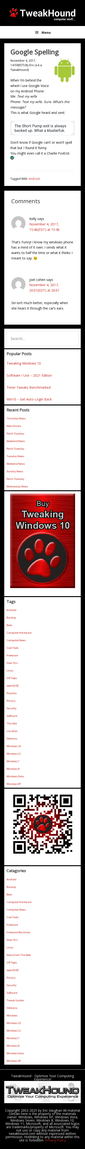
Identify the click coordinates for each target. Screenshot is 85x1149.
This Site (12, 723)
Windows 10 (14, 746)
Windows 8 (13, 768)
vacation (12, 731)
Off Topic (12, 678)
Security (12, 708)
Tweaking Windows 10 (24, 363)
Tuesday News (15, 456)
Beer (9, 625)
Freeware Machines (18, 932)
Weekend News (16, 441)
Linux (10, 670)
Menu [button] (46, 32)
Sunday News (15, 471)
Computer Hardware (19, 632)
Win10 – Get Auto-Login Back (29, 399)
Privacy (11, 700)
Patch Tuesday (15, 433)
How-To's (12, 663)
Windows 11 (14, 753)
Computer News (16, 640)
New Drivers (14, 426)
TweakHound (42, 14)
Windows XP (14, 784)
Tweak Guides (15, 1000)
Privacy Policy (55, 1140)
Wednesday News (17, 486)
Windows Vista (15, 776)
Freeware (12, 655)
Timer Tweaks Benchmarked (29, 387)
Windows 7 (13, 761)
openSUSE (13, 685)
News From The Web (19, 955)
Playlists (12, 693)
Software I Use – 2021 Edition (29, 375)
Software (12, 716)
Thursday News (16, 418)
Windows (12, 1015)
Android (34, 179)
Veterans (12, 738)
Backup (11, 617)
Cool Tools (12, 648)
